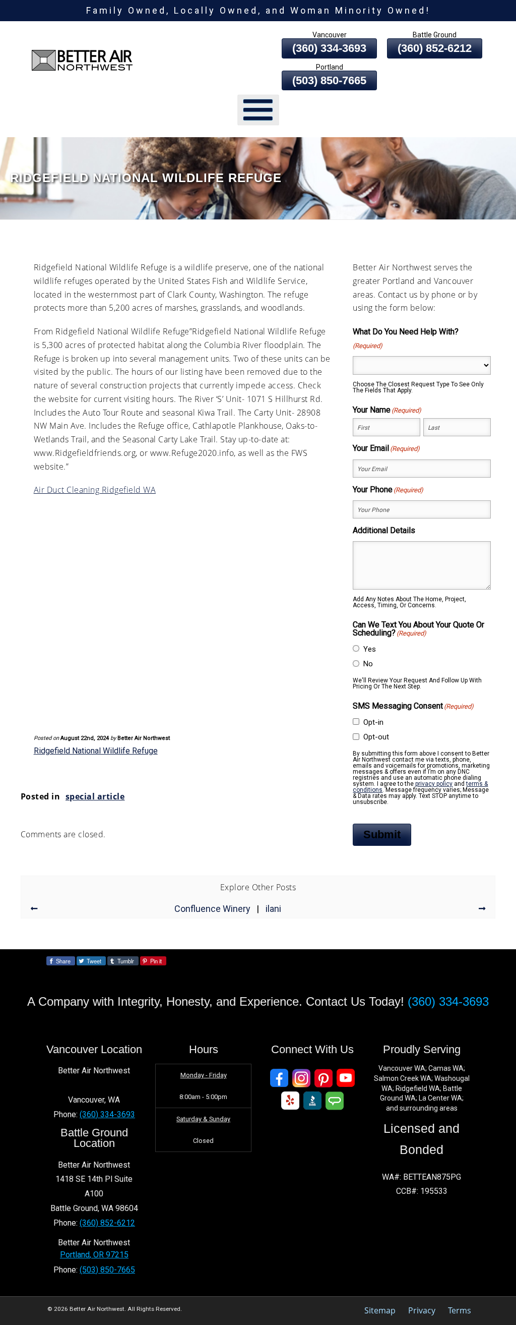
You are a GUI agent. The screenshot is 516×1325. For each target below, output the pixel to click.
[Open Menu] (258, 110)
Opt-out (376, 736)
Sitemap (380, 1310)
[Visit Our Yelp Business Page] (290, 1100)
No (368, 663)
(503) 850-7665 (329, 80)
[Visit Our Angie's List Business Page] (335, 1100)
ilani (273, 908)
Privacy (421, 1310)
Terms (459, 1310)
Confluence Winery (212, 908)
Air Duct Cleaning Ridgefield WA (95, 489)
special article (95, 796)
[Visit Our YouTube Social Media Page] (346, 1078)
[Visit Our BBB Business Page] (312, 1100)
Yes (369, 649)
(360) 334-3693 (329, 48)
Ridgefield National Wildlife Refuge (96, 751)
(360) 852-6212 (435, 48)
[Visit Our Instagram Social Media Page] (301, 1078)
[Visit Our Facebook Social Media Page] (279, 1078)
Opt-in (373, 722)
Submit (382, 834)
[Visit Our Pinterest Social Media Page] (323, 1078)
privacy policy (434, 783)
